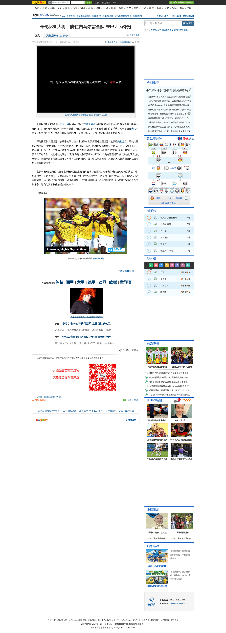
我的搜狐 (106, 2)
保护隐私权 (122, 620)
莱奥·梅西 (164, 237)
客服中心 (102, 620)
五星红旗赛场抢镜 (179, 382)
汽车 (128, 8)
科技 (121, 8)
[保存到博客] (132, 400)
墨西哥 (163, 279)
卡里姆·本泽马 (166, 251)
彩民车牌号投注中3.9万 (50, 411)
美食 (182, 8)
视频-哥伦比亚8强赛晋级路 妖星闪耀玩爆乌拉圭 (86, 115)
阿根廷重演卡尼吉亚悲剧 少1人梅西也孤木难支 (169, 127)
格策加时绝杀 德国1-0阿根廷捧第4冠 (167, 90)
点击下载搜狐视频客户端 (49, 397)
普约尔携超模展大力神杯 (160, 382)
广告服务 (92, 620)
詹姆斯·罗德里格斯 (168, 218)
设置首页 (52, 620)
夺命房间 (174, 30)
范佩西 (163, 244)
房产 (136, 8)
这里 (113, 82)
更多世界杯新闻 (126, 271)
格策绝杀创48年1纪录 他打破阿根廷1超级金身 (168, 105)
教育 (159, 8)
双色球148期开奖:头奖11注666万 (80, 411)
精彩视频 (153, 343)
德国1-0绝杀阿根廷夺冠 (159, 373)
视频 (90, 8)
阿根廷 (179, 198)
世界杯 (92, 124)
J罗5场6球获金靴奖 (180, 386)
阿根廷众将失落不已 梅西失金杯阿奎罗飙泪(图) (169, 131)
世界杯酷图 (154, 400)
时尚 (143, 8)
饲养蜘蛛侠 (164, 30)
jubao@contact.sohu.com (124, 627)
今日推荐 (153, 82)
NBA (82, 8)
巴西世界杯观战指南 (156, 538)
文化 (60, 8)
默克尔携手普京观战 (158, 377)
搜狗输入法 (62, 620)
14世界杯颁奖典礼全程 (178, 377)
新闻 (44, 8)
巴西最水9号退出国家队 (179, 395)
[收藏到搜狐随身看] (124, 400)
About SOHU (134, 620)
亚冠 (179, 16)
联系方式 (111, 620)
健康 (151, 8)
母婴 (166, 8)
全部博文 (174, 620)
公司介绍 (146, 620)
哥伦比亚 (64, 124)
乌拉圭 (121, 141)
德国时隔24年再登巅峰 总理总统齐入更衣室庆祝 (169, 109)
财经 (105, 8)
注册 (97, 2)
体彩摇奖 (129, 411)
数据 (172, 203)
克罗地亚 (164, 285)
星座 (189, 8)
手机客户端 (112, 42)
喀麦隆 (163, 292)
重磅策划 (153, 509)
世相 (113, 8)
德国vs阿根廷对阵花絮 (179, 390)
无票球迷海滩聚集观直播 (160, 386)
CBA (165, 16)
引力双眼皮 (183, 30)
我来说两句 (57, 35)
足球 (185, 16)
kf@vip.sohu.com (177, 603)
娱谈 (98, 8)
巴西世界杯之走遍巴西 (181, 538)
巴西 (86, 124)
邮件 (115, 2)
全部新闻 (165, 620)
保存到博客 (125, 42)
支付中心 (73, 620)
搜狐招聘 (82, 620)
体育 (75, 8)
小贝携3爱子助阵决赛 (158, 395)
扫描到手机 (134, 35)
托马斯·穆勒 (165, 224)
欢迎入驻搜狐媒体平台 (183, 2)
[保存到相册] (98, 258)
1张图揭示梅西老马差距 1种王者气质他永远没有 (169, 122)
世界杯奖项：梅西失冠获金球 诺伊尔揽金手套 (168, 114)
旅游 (174, 8)
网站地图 (155, 620)
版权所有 (141, 624)
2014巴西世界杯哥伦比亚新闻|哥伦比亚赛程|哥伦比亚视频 (87, 16)
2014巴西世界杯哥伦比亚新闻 (128, 16)
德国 (158, 198)
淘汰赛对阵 (154, 138)
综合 (191, 16)
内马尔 (134, 128)
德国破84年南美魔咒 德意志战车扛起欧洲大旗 (168, 97)
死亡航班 (155, 30)
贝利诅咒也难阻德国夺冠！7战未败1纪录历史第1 (169, 101)
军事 (52, 8)
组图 (176, 203)
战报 (163, 203)
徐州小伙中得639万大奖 (110, 411)
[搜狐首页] (39, 2)
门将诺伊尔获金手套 (179, 373)
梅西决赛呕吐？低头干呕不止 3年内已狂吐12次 (169, 118)
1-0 (169, 198)
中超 (172, 16)
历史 (67, 8)
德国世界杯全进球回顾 (159, 390)
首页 (37, 8)
